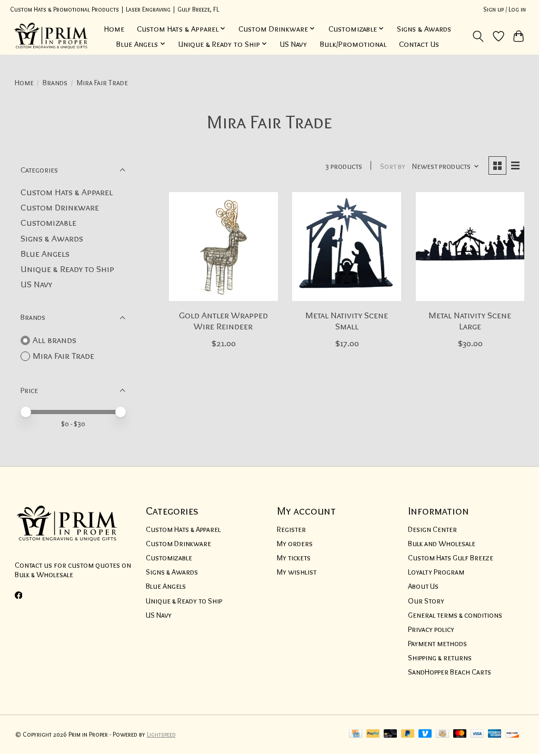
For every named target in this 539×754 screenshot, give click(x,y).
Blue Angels (45, 253)
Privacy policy (431, 629)
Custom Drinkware (60, 207)
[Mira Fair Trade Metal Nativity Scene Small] (346, 246)
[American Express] (495, 734)
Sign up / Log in (504, 9)
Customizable (48, 222)
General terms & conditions (455, 615)
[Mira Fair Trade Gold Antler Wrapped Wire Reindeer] (223, 246)
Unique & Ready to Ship (67, 268)
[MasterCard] (460, 734)
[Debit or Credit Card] (390, 734)
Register (291, 529)
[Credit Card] (355, 734)
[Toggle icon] (477, 36)
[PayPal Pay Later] (408, 734)
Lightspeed (161, 734)
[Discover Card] (512, 734)
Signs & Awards (424, 29)
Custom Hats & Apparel (67, 191)
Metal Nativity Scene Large (469, 320)
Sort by (392, 166)
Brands (55, 82)
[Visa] (477, 734)
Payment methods (437, 643)
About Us (423, 586)
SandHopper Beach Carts (449, 672)
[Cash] (442, 734)
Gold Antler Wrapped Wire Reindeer (223, 320)
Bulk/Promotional (353, 44)
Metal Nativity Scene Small (346, 320)
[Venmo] (425, 734)
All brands (54, 339)
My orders (295, 543)
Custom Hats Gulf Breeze (450, 557)
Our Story (426, 601)
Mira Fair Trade (63, 355)
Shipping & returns (440, 657)
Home (114, 29)
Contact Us (419, 44)
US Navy (293, 44)
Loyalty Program (436, 572)
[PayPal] (373, 734)
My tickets (294, 557)
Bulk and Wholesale (441, 543)
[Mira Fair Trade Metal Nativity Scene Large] (470, 246)
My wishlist (296, 572)
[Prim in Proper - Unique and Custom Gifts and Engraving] (51, 36)
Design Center (432, 529)
